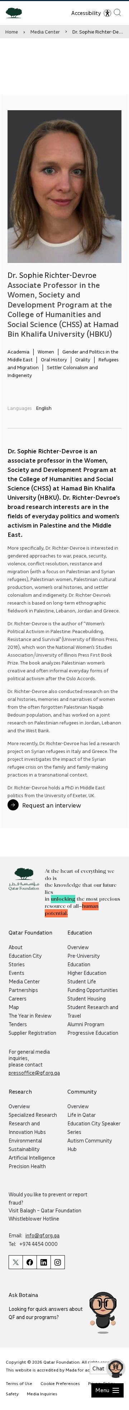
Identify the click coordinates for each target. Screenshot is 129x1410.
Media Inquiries (42, 1393)
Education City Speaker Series (93, 1127)
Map (14, 1007)
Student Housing (86, 998)
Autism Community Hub (89, 1144)
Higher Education (86, 972)
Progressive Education (92, 1032)
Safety (12, 1393)
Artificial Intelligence (32, 1157)
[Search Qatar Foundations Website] (117, 12)
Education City (25, 955)
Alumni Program (85, 1024)
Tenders (18, 1024)
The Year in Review (30, 1015)
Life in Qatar (81, 1114)
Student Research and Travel (92, 1011)
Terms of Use (19, 1383)
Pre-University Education (83, 959)
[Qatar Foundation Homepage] (17, 12)
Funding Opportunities (92, 990)
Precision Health (27, 1166)
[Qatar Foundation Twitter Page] (16, 1262)
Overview (78, 947)
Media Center (45, 32)
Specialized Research (33, 1114)
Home (11, 32)
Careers (18, 998)
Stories (17, 964)
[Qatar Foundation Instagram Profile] (58, 1262)
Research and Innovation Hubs (27, 1127)
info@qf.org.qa (42, 1235)
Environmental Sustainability (25, 1144)
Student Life (81, 981)
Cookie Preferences (60, 1383)
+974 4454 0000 (38, 1244)
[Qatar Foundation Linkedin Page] (44, 1262)
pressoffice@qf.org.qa (34, 1072)
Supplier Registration (32, 1032)
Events (16, 972)
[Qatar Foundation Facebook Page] (30, 1262)
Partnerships (23, 990)
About (16, 947)
